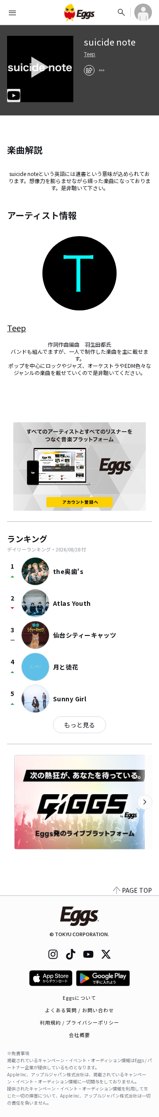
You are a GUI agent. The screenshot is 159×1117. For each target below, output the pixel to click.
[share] (89, 70)
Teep (89, 53)
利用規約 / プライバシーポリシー (80, 1022)
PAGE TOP (137, 890)
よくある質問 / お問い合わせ (79, 1010)
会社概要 (79, 1034)
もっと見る (79, 724)
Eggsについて (79, 997)
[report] (101, 70)
